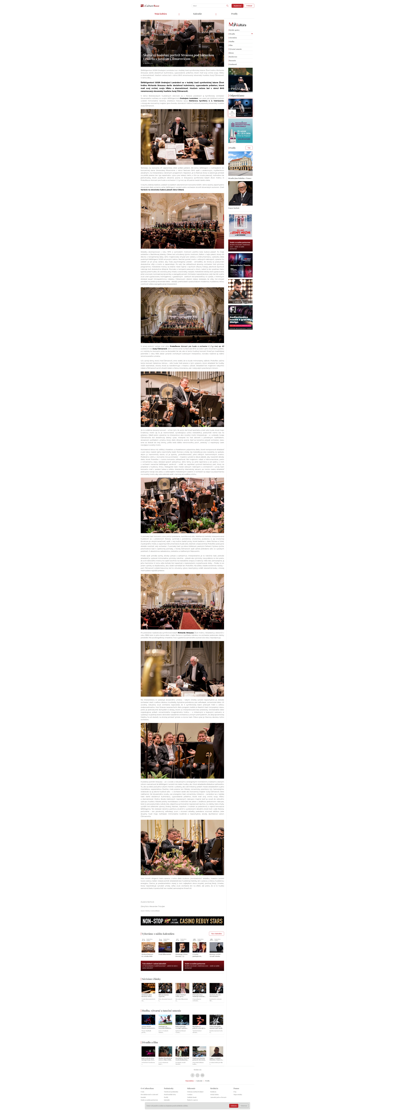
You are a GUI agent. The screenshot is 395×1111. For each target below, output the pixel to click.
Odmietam (243, 1106)
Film (230, 45)
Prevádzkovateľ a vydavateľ (149, 1094)
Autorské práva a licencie (218, 1097)
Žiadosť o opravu (192, 1100)
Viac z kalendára (216, 934)
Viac (249, 148)
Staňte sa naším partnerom (149, 1100)
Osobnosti (232, 64)
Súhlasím (234, 1106)
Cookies (189, 1094)
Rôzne (231, 53)
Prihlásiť (249, 6)
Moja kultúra (161, 13)
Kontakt (143, 1097)
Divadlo (231, 34)
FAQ (235, 1092)
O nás (142, 1092)
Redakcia (213, 1092)
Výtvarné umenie (235, 49)
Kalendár (197, 13)
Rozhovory (232, 57)
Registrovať (237, 6)
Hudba (231, 41)
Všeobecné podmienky (171, 1092)
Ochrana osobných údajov (195, 1092)
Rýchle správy (234, 30)
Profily (234, 13)
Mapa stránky (238, 1094)
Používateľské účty (170, 1094)
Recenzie (232, 60)
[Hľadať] (228, 6)
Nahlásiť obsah (191, 1097)
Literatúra (232, 38)
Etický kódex (214, 1094)
